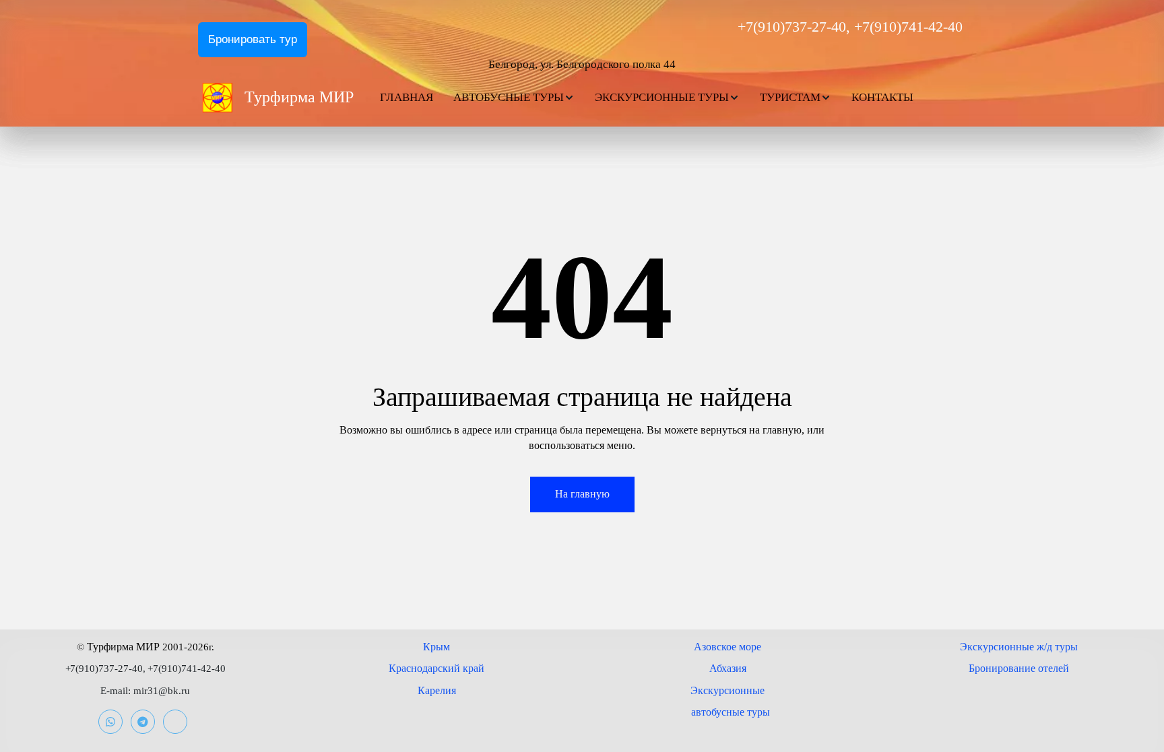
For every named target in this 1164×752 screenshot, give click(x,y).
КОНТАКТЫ (882, 97)
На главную (582, 494)
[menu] (668, 97)
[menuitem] (406, 97)
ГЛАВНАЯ (406, 97)
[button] (514, 97)
